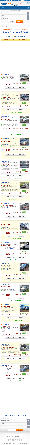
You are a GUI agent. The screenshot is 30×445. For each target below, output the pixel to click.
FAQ (18, 442)
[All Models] (15, 15)
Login (29, 3)
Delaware (12, 157)
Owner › (13, 78)
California (12, 90)
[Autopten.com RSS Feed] (21, 440)
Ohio (12, 238)
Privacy (20, 442)
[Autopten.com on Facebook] (8, 440)
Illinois (12, 112)
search (19, 21)
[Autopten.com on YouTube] (17, 440)
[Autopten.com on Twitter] (15, 440)
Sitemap (11, 442)
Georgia (12, 199)
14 (12, 415)
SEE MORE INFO (10, 87)
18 (21, 415)
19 (23, 415)
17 (18, 415)
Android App (6, 442)
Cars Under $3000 (18, 90)
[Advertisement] (15, 398)
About (15, 442)
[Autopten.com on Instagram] (13, 440)
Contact (24, 442)
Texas (12, 280)
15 (14, 415)
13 (10, 415)
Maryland (12, 340)
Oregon (12, 320)
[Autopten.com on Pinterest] (10, 440)
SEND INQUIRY (21, 87)
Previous (5, 415)
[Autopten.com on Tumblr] (19, 440)
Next (26, 415)
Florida (12, 134)
